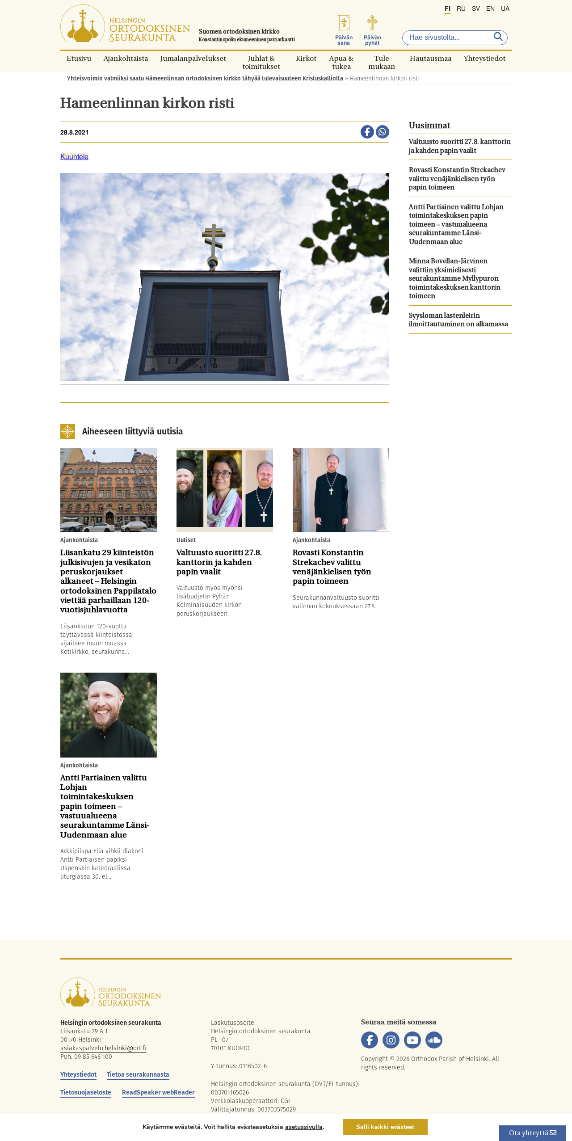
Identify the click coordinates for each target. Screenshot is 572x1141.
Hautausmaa (430, 58)
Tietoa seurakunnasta (138, 1074)
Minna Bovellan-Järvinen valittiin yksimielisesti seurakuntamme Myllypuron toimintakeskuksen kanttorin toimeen (454, 279)
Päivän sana (344, 40)
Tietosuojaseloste (85, 1092)
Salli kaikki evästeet (385, 1127)
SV (476, 9)
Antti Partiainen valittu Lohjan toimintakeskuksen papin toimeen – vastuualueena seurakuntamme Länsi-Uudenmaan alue (456, 225)
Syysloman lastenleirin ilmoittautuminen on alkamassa (458, 320)
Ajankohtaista (126, 58)
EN (490, 9)
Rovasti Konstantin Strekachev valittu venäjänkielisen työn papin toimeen (457, 179)
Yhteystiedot (484, 58)
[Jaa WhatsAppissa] (382, 132)
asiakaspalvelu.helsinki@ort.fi (103, 1048)
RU (461, 9)
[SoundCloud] (433, 1040)
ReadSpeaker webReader (158, 1092)
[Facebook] (369, 1040)
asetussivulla (304, 1127)
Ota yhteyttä (529, 1133)
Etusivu (79, 58)
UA (505, 9)
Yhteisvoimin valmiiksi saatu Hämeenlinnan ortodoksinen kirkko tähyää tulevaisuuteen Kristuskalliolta (205, 78)
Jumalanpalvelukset (193, 58)
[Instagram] (391, 1040)
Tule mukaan (381, 58)
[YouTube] (412, 1040)
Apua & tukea (341, 58)
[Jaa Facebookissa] (367, 132)
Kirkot (306, 58)
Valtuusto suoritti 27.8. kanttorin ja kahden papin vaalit (460, 147)
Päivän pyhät (372, 40)
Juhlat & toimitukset (261, 58)
